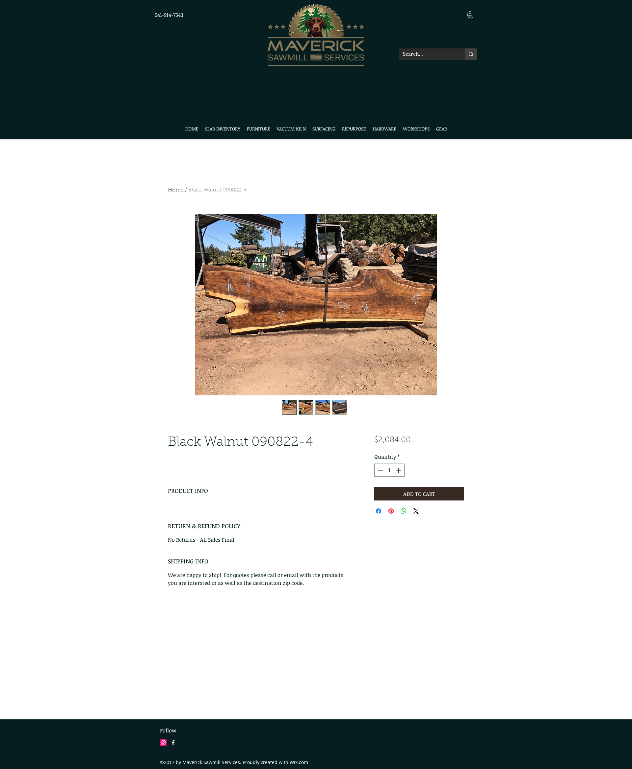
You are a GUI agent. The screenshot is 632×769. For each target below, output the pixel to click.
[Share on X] (416, 511)
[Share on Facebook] (378, 511)
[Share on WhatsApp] (404, 511)
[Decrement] (379, 470)
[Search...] (471, 54)
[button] (470, 14)
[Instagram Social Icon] (163, 742)
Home (176, 190)
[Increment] (399, 470)
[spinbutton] (389, 470)
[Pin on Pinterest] (391, 511)
